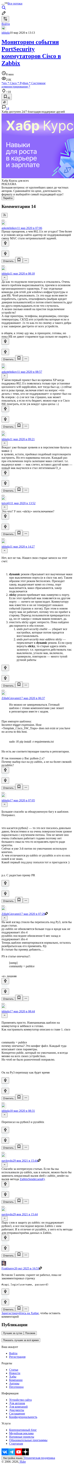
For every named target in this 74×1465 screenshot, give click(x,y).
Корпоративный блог (23, 1429)
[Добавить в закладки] (19, 260)
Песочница (16, 1386)
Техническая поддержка (39, 1457)
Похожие (30, 1333)
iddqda (6, 32)
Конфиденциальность (23, 1417)
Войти (13, 1353)
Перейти (8, 198)
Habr (22, 1461)
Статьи (13, 1369)
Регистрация (17, 1356)
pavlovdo (7, 1160)
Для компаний (18, 1406)
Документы (16, 1410)
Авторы (14, 1383)
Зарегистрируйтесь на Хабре (20, 1313)
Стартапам (16, 1443)
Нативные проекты (21, 1436)
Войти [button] (6, 24)
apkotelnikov (9, 228)
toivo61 (6, 503)
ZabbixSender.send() (32, 1179)
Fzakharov (8, 1268)
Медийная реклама (21, 1433)
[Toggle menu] (3, 4)
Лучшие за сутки (12, 1333)
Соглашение (17, 1413)
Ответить (8, 261)
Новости (14, 1373)
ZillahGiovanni (11, 698)
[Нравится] (5, 243)
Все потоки (15, 3)
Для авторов (17, 1403)
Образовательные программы (28, 1440)
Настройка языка (12, 1458)
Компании (16, 1380)
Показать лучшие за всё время (21, 1340)
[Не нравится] (5, 254)
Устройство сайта (20, 1399)
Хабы (12, 1376)
